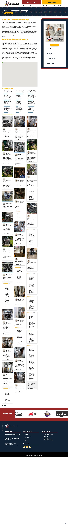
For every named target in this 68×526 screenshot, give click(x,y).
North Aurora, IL (18, 108)
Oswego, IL (18, 110)
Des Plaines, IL (6, 104)
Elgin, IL (5, 107)
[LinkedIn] (30, 447)
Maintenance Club (41, 5)
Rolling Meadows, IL (31, 91)
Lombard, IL (18, 101)
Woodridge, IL (30, 111)
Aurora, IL (5, 92)
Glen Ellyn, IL (6, 111)
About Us (48, 5)
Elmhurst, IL (6, 109)
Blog (26, 440)
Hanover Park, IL (18, 91)
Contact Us (59, 5)
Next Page (4, 405)
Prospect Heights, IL (31, 90)
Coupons (27, 439)
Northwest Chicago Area (13, 434)
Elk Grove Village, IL (7, 108)
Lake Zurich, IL (18, 97)
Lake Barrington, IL (19, 96)
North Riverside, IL (19, 109)
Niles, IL (17, 105)
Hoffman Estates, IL (19, 94)
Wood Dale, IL (30, 110)
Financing (54, 5)
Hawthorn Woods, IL (19, 92)
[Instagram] (27, 447)
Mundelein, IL (18, 103)
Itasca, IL (17, 95)
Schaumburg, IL (30, 94)
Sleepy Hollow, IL (31, 95)
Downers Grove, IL (7, 105)
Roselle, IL (29, 92)
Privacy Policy (36, 455)
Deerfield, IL (6, 103)
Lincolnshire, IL (18, 98)
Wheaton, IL (30, 107)
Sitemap (40, 455)
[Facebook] (24, 447)
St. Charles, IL (30, 98)
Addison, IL (5, 90)
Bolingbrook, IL (6, 97)
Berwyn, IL (5, 95)
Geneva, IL (5, 110)
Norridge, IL (18, 107)
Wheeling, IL (30, 108)
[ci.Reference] (7, 126)
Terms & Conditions (29, 455)
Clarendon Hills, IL (7, 101)
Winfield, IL (30, 109)
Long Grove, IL (18, 102)
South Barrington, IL (31, 96)
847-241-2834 (46, 434)
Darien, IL (5, 102)
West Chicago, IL (31, 103)
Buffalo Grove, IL (6, 98)
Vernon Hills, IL (30, 101)
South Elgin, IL (30, 97)
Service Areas (33, 5)
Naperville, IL (18, 104)
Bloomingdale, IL (6, 96)
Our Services (25, 5)
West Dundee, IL (30, 104)
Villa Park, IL (30, 102)
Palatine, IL (17, 111)
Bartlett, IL (5, 94)
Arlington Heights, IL (7, 91)
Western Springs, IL (31, 105)
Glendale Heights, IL (19, 90)
